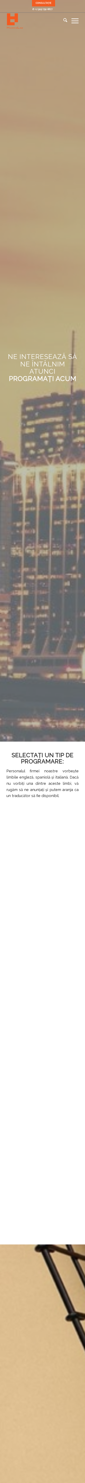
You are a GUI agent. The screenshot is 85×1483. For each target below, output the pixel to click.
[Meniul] (73, 21)
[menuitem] (43, 3)
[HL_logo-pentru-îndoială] (35, 21)
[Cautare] (63, 21)
